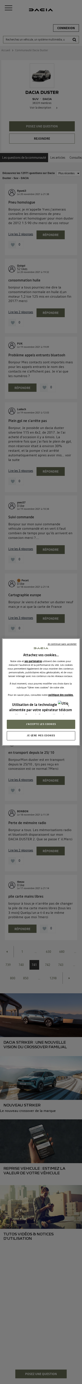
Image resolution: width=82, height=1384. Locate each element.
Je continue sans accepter (62, 644)
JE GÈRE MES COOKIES (41, 735)
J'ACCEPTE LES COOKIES (41, 724)
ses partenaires (33, 661)
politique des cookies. (60, 695)
